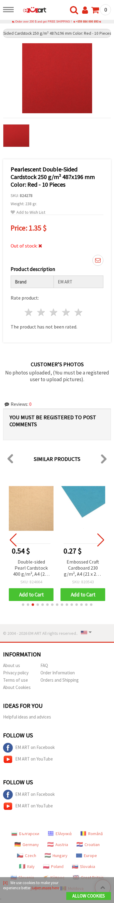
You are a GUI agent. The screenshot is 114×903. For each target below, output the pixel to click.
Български (29, 833)
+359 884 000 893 (87, 21)
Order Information (57, 673)
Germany (30, 844)
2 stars (41, 312)
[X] (5, 882)
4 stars (66, 312)
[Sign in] (86, 10)
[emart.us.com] (31, 10)
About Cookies (17, 687)
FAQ (44, 665)
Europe (90, 855)
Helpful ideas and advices (27, 717)
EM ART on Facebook (35, 747)
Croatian (92, 844)
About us (11, 665)
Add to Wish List (30, 212)
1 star (29, 312)
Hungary (60, 855)
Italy (31, 866)
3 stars (54, 312)
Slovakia (87, 866)
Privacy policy (16, 673)
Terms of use (15, 680)
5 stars (78, 312)
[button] (23, 604)
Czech (30, 855)
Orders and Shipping (59, 680)
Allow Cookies (88, 896)
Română (95, 833)
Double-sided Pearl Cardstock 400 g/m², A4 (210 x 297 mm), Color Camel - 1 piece (31, 568)
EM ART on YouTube (34, 759)
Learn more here (45, 888)
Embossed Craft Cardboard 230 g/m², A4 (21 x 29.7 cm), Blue (83, 568)
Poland (57, 866)
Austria (61, 844)
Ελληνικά (64, 833)
